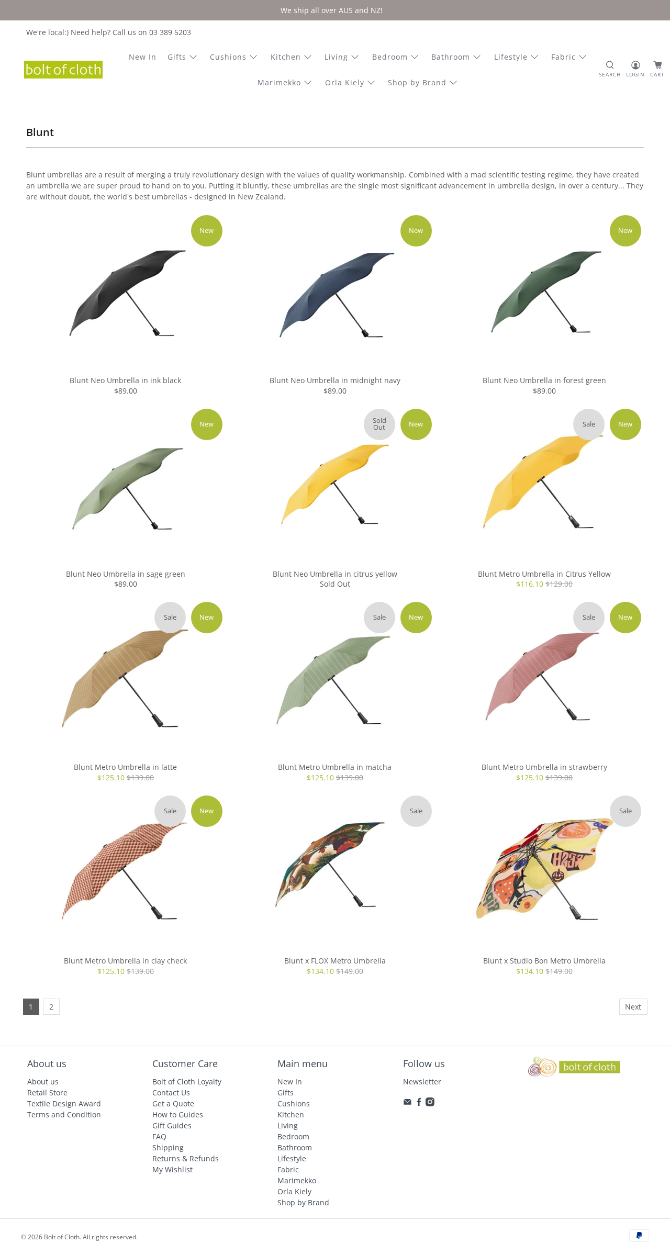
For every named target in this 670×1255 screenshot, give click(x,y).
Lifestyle (511, 57)
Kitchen (286, 57)
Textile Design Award (64, 1103)
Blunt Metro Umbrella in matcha (335, 767)
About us (43, 1081)
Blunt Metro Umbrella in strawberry (544, 767)
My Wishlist (172, 1169)
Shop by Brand (417, 82)
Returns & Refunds (185, 1158)
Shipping (168, 1147)
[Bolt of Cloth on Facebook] (419, 1103)
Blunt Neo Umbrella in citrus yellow (335, 574)
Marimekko (279, 82)
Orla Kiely (344, 82)
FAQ (159, 1136)
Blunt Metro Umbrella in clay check (125, 961)
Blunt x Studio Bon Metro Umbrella (544, 961)
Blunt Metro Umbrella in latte (125, 767)
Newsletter (422, 1081)
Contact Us (171, 1092)
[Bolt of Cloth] (63, 70)
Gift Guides (172, 1125)
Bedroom (390, 57)
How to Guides (177, 1114)
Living (336, 57)
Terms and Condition (64, 1114)
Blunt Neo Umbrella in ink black (125, 380)
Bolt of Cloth (62, 1237)
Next (633, 1007)
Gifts (177, 57)
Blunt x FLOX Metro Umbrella (335, 961)
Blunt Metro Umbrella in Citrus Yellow (544, 574)
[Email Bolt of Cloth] (407, 1103)
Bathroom (450, 57)
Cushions (228, 57)
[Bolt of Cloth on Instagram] (430, 1103)
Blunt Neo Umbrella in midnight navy (335, 380)
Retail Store (47, 1092)
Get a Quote (173, 1103)
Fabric (563, 57)
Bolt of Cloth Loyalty (186, 1081)
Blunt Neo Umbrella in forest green (544, 380)
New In (143, 57)
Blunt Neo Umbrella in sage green (125, 574)
